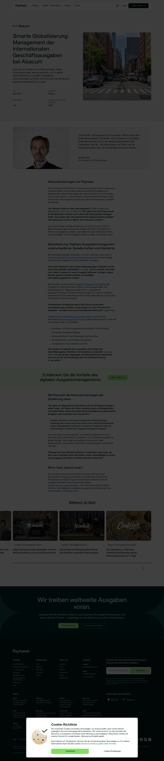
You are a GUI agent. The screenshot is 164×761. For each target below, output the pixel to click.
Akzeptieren (70, 751)
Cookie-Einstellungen (112, 751)
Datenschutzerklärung (90, 744)
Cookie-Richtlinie (109, 744)
